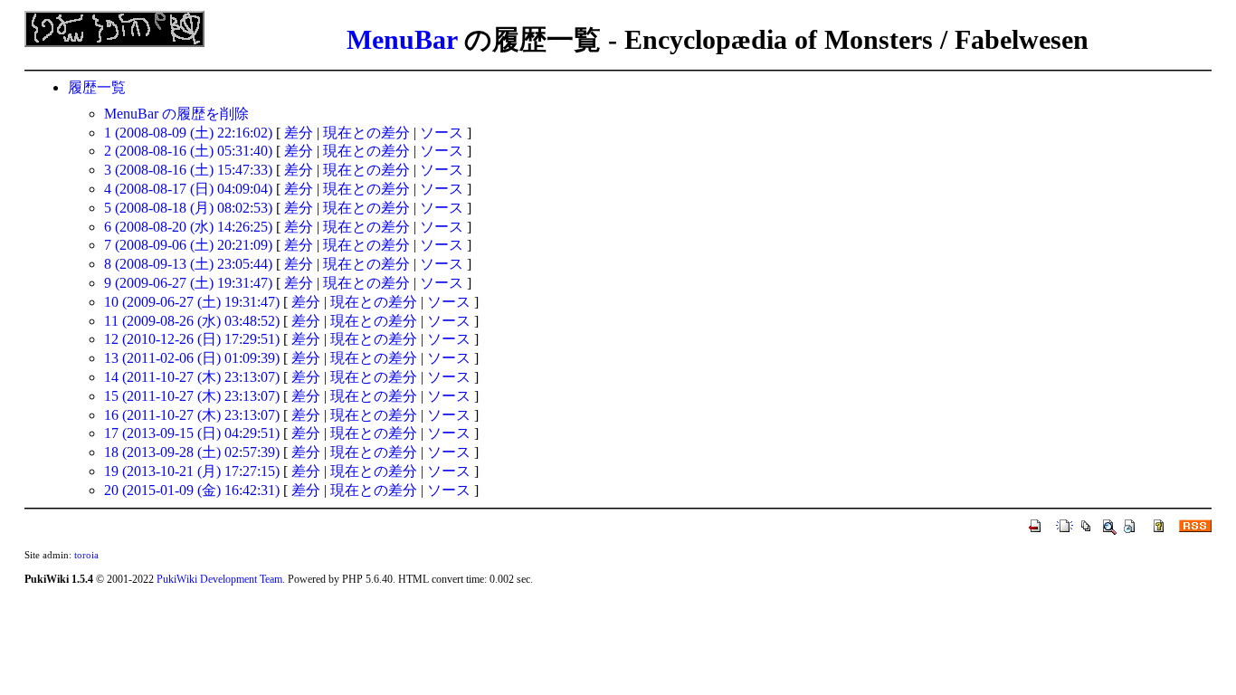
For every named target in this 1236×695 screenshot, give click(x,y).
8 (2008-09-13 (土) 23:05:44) (188, 263)
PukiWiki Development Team (219, 579)
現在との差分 (366, 132)
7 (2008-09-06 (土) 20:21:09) (188, 244)
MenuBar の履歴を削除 (176, 113)
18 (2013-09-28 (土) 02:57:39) (192, 452)
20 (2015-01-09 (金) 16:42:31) (192, 490)
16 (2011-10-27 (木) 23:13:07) (192, 415)
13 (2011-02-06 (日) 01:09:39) (192, 358)
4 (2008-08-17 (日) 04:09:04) (188, 188)
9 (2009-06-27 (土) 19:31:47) (188, 282)
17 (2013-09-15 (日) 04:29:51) (192, 433)
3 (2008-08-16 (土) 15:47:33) (188, 169)
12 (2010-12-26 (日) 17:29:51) (192, 339)
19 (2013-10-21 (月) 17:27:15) (192, 471)
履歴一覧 (97, 87)
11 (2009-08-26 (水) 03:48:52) (192, 320)
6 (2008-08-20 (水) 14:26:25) (188, 226)
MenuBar (402, 39)
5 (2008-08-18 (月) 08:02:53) (188, 207)
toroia (86, 554)
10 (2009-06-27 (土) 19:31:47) (192, 301)
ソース (441, 132)
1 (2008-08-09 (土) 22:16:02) (188, 132)
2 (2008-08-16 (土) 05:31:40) (188, 150)
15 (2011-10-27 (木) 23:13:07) (192, 396)
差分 (298, 132)
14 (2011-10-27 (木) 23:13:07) (192, 377)
